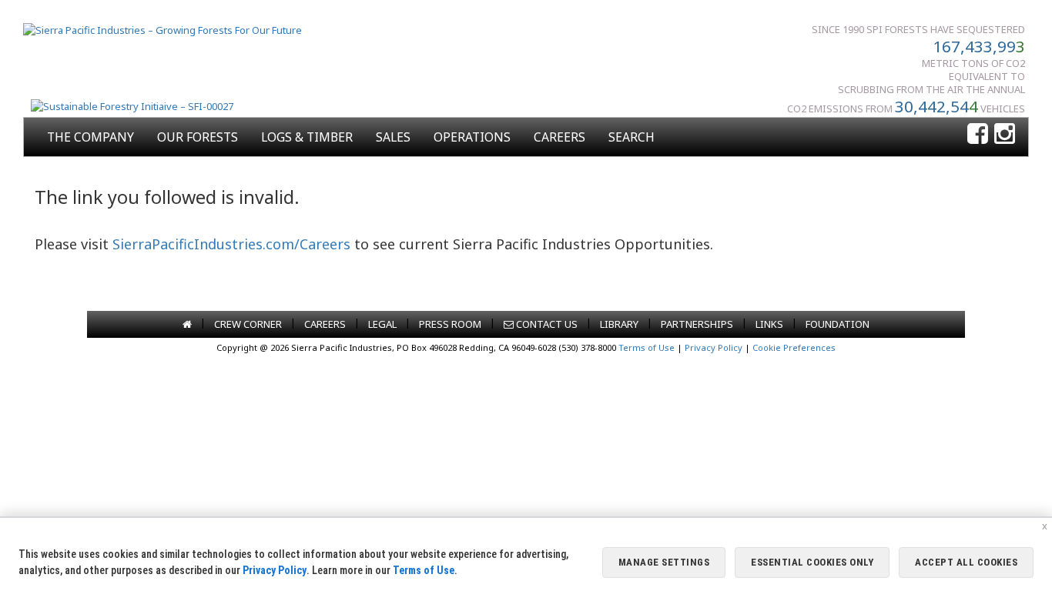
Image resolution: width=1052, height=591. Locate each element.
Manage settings (664, 562)
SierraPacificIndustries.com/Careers (231, 244)
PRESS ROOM (450, 324)
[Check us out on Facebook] (977, 134)
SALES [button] (393, 137)
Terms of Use (646, 347)
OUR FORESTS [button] (197, 137)
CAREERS (559, 137)
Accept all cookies (966, 562)
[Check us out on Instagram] (1004, 134)
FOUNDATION (837, 324)
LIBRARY (619, 324)
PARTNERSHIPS (697, 324)
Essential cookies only (812, 562)
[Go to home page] (187, 324)
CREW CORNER (248, 324)
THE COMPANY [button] (90, 137)
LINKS (769, 324)
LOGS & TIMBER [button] (307, 137)
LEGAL (382, 324)
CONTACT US (546, 324)
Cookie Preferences (794, 347)
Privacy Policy (713, 347)
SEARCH (631, 137)
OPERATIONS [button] (472, 137)
